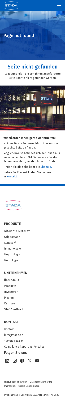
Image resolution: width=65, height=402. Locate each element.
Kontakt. (12, 176)
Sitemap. (46, 166)
